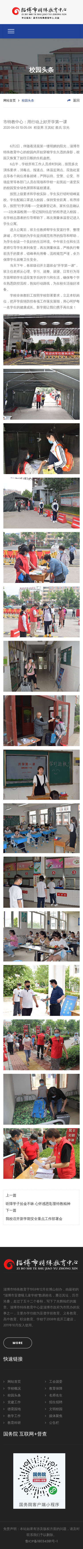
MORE (18, 1343)
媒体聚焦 (55, 1416)
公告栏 (53, 1423)
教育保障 (55, 1388)
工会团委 (55, 1381)
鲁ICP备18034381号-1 (41, 1541)
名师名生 (55, 1395)
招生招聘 (55, 1402)
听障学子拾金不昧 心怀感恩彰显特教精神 (38, 1204)
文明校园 (55, 1409)
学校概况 (14, 1388)
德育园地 (14, 1409)
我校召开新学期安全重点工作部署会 (34, 1219)
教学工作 (14, 1416)
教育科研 (14, 1423)
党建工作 (14, 1402)
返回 (76, 100)
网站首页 (9, 100)
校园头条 (14, 1395)
